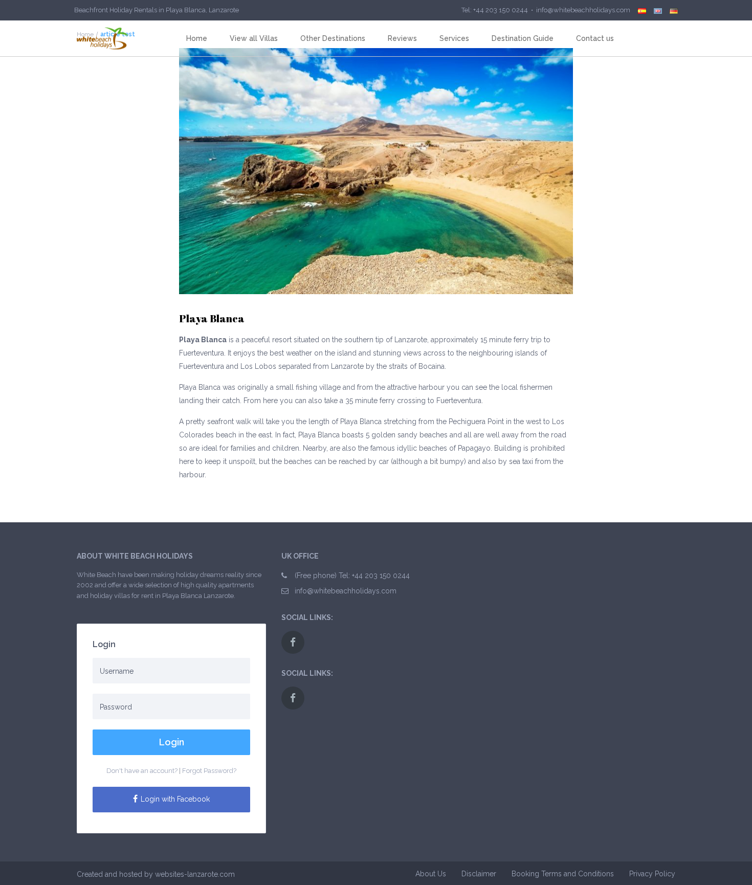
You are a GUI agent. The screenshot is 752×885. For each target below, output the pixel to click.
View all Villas (254, 38)
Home (196, 38)
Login (171, 742)
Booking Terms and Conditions (563, 874)
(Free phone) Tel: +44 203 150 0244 (352, 575)
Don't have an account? (142, 771)
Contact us (595, 38)
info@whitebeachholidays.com (345, 591)
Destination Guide (523, 38)
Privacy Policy (652, 874)
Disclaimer (478, 874)
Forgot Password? (209, 771)
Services (454, 38)
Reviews (402, 38)
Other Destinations (332, 38)
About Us (430, 874)
